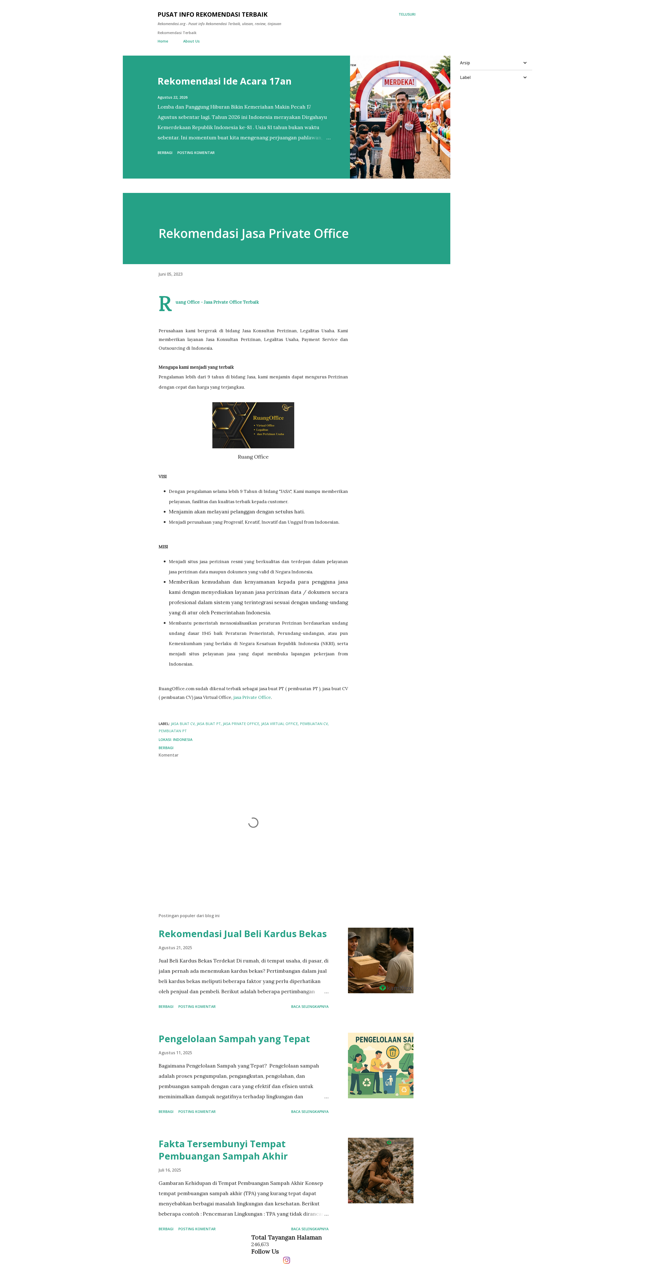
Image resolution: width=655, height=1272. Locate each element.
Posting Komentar (196, 152)
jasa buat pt (209, 723)
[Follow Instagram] (286, 1258)
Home (163, 41)
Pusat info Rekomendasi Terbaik (213, 14)
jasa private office (241, 723)
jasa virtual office (279, 723)
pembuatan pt (173, 730)
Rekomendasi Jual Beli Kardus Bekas (243, 933)
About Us (191, 41)
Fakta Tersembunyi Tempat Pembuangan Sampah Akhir (223, 1149)
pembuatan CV (314, 723)
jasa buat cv (183, 723)
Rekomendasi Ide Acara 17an (225, 81)
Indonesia (182, 739)
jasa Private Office (252, 697)
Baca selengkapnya (310, 1006)
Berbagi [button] (165, 152)
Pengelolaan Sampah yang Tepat (234, 1038)
